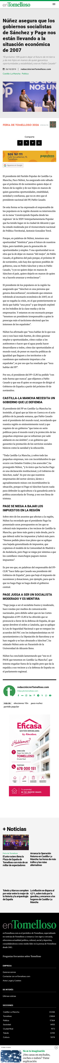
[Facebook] (20, 143)
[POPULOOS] (29, 161)
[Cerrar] (56, 1047)
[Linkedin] (30, 695)
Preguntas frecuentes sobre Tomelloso (22, 956)
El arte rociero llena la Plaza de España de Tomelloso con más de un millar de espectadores (15, 861)
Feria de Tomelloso (10, 853)
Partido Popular (11, 706)
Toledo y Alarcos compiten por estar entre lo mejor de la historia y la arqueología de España (16, 895)
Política (25, 74)
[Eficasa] (29, 795)
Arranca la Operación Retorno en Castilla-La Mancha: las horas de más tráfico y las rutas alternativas (43, 859)
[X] (26, 143)
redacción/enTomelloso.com (36, 69)
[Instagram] (26, 695)
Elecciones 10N (21, 703)
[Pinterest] (32, 143)
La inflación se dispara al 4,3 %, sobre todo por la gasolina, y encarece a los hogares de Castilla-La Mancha (42, 896)
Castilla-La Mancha (11, 74)
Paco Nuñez (36, 703)
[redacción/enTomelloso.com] (9, 691)
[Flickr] (22, 695)
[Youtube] (50, 695)
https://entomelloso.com (27, 691)
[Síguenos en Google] (13, 170)
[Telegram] (38, 695)
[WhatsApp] (39, 143)
